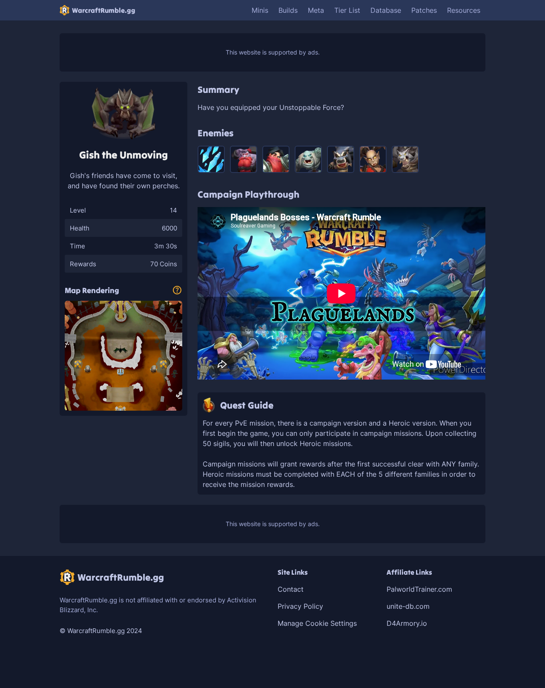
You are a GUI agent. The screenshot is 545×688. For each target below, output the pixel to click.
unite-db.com (408, 606)
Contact (291, 589)
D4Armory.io (407, 623)
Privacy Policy (300, 606)
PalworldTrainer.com (419, 589)
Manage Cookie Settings (317, 623)
